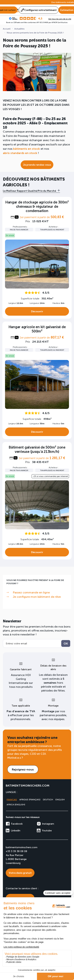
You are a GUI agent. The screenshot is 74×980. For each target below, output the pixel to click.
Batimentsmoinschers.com (27, 785)
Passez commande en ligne (31, 592)
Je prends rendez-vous (37, 164)
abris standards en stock (20, 153)
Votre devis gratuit (20, 872)
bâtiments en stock (26, 148)
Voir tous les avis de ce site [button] (59, 19)
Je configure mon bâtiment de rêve (37, 596)
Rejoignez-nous (23, 769)
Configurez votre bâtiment (40, 9)
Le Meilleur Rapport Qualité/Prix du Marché (29, 190)
